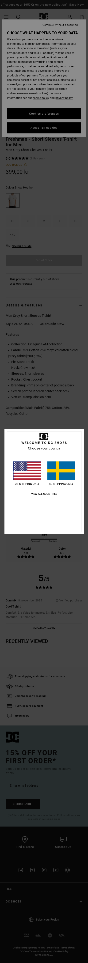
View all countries (44, 493)
